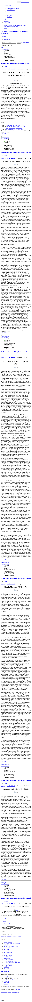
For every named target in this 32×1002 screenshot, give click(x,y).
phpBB (8, 986)
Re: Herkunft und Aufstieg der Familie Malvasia (16, 152)
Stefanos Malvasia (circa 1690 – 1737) (15, 125)
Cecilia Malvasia (5, 49)
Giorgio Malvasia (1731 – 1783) (14, 128)
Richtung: (14, 928)
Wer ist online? (5, 971)
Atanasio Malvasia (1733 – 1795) (14, 129)
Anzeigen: (4, 927)
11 (9, 53)
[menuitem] (13, 8)
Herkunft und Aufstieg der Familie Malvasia (15, 63)
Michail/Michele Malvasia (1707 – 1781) (16, 126)
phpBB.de (17, 989)
